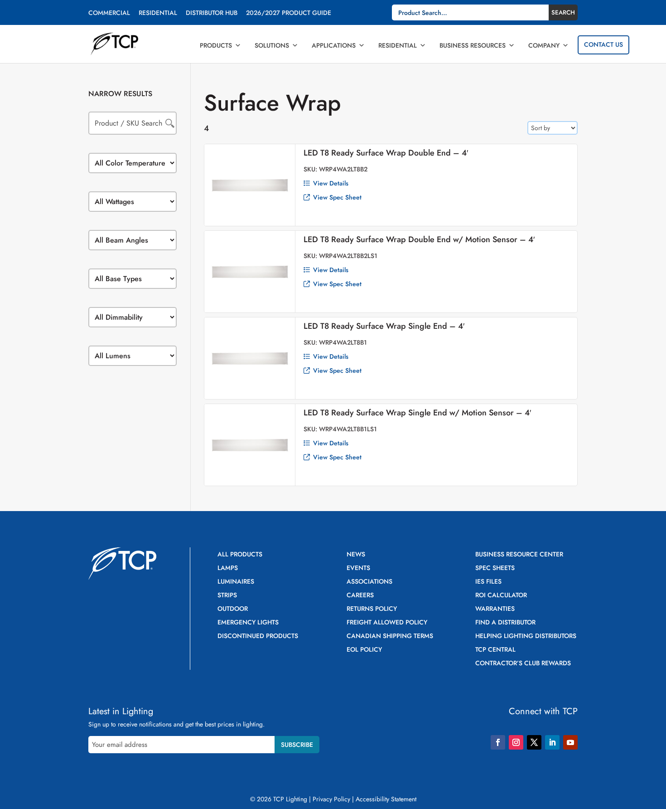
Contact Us (603, 44)
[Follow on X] (534, 742)
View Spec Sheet (337, 197)
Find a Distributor (505, 623)
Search (563, 12)
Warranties (495, 609)
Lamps (227, 568)
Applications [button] (334, 45)
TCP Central (495, 650)
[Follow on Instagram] (516, 742)
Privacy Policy (331, 799)
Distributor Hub (211, 13)
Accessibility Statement (386, 799)
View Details (330, 183)
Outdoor (232, 609)
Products (216, 45)
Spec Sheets (495, 568)
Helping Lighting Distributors (525, 636)
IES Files (488, 582)
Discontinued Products (257, 636)
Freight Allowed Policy (387, 623)
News (356, 555)
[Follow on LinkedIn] (552, 742)
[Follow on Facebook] (498, 742)
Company (544, 45)
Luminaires (235, 582)
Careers (360, 595)
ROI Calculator (501, 595)
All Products (239, 555)
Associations (369, 582)
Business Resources (472, 45)
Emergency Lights (248, 623)
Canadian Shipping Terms (390, 636)
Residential (158, 13)
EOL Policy (364, 650)
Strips (227, 595)
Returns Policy (372, 609)
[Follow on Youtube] (570, 742)
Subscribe (297, 744)
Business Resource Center (519, 555)
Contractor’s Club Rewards (523, 664)
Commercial (109, 13)
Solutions (272, 45)
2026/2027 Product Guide (288, 13)
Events (358, 568)
